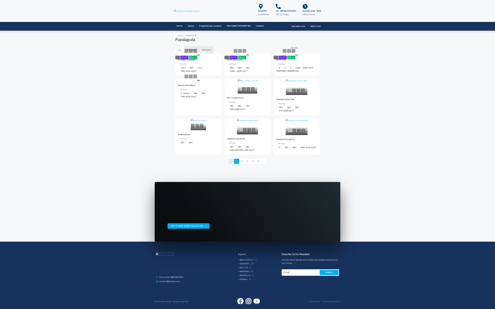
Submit (329, 272)
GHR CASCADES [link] (234, 59)
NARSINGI (245, 271)
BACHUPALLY (246, 260)
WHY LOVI (315, 26)
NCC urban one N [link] (235, 98)
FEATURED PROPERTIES (239, 26)
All (179, 50)
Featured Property (184, 57)
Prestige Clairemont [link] (187, 59)
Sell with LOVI (298, 26)
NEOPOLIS (245, 275)
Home (180, 26)
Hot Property (193, 57)
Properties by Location (210, 26)
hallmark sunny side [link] (285, 99)
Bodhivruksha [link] (184, 134)
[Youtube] (256, 301)
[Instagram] (248, 301)
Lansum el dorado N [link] (285, 139)
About (191, 26)
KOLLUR (244, 267)
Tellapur (244, 279)
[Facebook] (240, 301)
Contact (260, 26)
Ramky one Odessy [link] (186, 85)
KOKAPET (244, 263)
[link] (198, 54)
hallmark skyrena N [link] (236, 138)
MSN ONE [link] (281, 59)
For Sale (206, 50)
